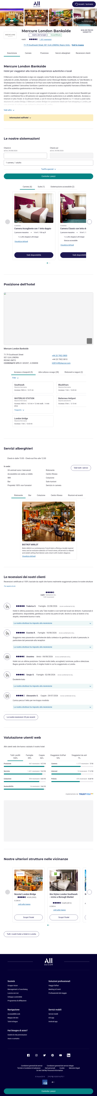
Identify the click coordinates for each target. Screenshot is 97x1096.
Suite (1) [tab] (41, 187)
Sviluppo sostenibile (15, 997)
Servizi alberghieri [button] (18, 448)
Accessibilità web (14, 1014)
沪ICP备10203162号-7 (56, 1077)
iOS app (51, 1018)
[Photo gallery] (48, 17)
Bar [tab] (29, 495)
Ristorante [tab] (18, 495)
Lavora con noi (13, 993)
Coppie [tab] (42, 756)
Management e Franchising (18, 989)
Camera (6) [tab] (27, 187)
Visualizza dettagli (28, 556)
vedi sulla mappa (24, 904)
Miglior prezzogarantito (87, 31)
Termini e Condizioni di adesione (28, 1068)
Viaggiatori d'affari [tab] (58, 756)
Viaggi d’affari (53, 985)
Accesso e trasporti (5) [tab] (23, 372)
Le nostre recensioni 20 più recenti (21, 717)
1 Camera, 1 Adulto (13, 163)
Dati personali (50, 1068)
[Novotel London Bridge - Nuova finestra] (28, 880)
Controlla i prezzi (48, 1091)
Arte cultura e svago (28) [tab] (48, 372)
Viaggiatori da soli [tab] (79, 756)
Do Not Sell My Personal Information (49, 1070)
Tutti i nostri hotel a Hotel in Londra (21, 934)
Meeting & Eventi (54, 989)
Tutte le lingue (13, 1021)
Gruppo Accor (13, 985)
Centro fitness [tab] (56, 495)
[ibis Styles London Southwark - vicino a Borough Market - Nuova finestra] (64, 880)
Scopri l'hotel (28, 917)
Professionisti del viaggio (57, 993)
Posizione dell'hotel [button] (19, 284)
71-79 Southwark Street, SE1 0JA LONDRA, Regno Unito (47, 45)
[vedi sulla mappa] (48, 318)
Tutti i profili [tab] (15, 756)
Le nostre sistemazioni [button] (22, 138)
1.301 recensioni (45, 39)
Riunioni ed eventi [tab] (75, 495)
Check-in (10, 149)
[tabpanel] (48, 228)
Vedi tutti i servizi (81, 468)
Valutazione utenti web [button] (22, 737)
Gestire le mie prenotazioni (17, 1035)
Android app (52, 1021)
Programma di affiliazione (17, 1001)
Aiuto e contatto (13, 1039)
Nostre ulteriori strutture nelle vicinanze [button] (36, 859)
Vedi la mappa (78, 45)
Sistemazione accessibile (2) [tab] (62, 187)
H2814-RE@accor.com (61, 363)
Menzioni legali (74, 1068)
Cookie (62, 1068)
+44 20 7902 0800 (59, 355)
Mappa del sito (13, 1018)
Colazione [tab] (41, 495)
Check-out (57, 149)
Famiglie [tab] (29, 756)
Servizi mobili (53, 1014)
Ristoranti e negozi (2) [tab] (74, 372)
